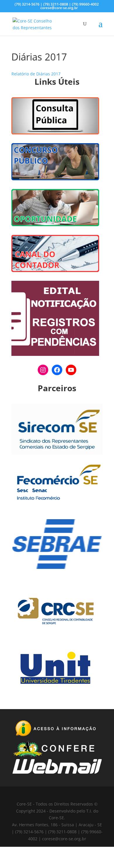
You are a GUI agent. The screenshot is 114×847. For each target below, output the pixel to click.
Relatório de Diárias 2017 (36, 74)
